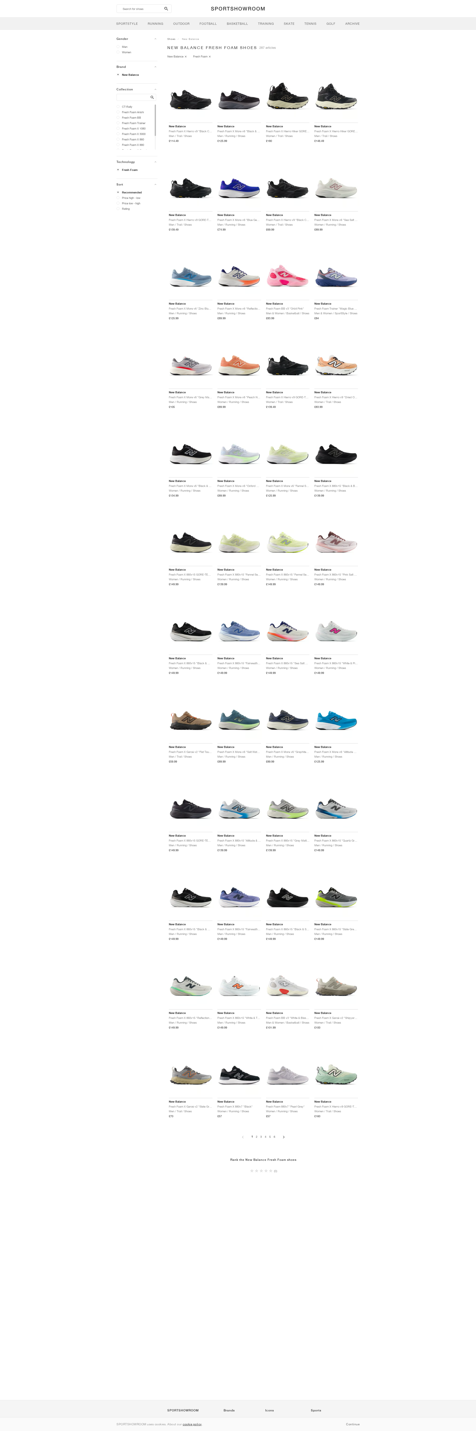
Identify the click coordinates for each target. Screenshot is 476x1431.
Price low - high (131, 203)
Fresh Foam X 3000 (134, 133)
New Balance (130, 75)
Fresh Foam (130, 170)
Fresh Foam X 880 (133, 144)
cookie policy (192, 1424)
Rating (126, 208)
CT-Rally (127, 106)
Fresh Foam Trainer (134, 123)
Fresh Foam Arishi (133, 112)
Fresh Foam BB (131, 117)
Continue (352, 1424)
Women (126, 52)
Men (124, 46)
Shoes (171, 38)
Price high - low (131, 197)
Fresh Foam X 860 (133, 139)
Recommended (132, 192)
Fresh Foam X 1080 (134, 128)
